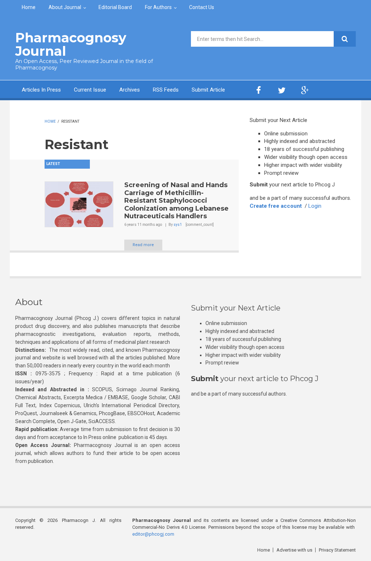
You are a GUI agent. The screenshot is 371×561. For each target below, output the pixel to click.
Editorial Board (115, 7)
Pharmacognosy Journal (70, 44)
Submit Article (208, 90)
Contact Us (201, 7)
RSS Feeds (166, 90)
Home (29, 7)
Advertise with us (294, 550)
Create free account (276, 206)
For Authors (158, 7)
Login (314, 206)
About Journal (65, 7)
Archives (129, 90)
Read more (143, 244)
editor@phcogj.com (153, 534)
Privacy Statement (337, 550)
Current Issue (90, 90)
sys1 (178, 225)
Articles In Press (41, 90)
